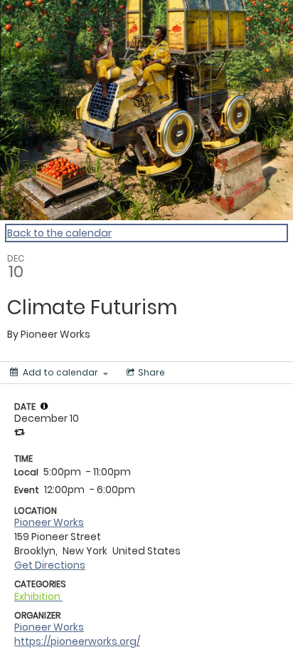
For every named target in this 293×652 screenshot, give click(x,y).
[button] (44, 406)
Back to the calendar (59, 233)
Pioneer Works (49, 522)
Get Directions (49, 565)
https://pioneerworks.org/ (77, 641)
